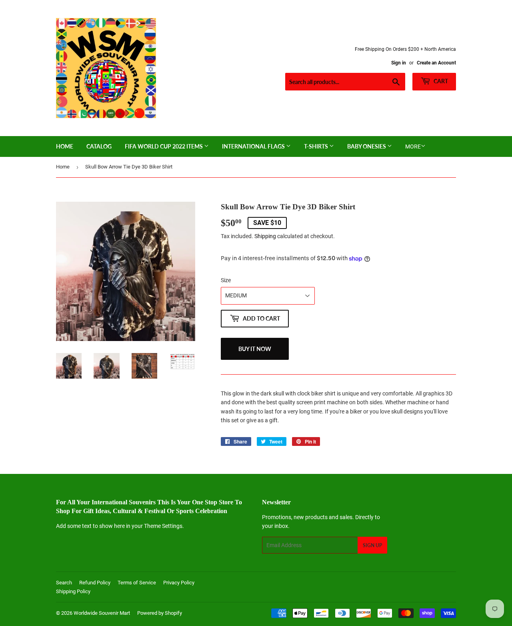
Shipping (265, 236)
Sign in (398, 63)
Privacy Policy (178, 583)
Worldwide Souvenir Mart (102, 613)
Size (226, 280)
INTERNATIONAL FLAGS (254, 146)
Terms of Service (137, 583)
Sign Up (372, 545)
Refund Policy (94, 583)
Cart (440, 81)
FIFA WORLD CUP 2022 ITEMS (164, 146)
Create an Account (436, 63)
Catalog (99, 146)
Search (64, 583)
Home (64, 146)
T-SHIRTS (316, 146)
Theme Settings (163, 526)
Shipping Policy (73, 591)
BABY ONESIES (367, 146)
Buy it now (254, 348)
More (413, 146)
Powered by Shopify (159, 613)
